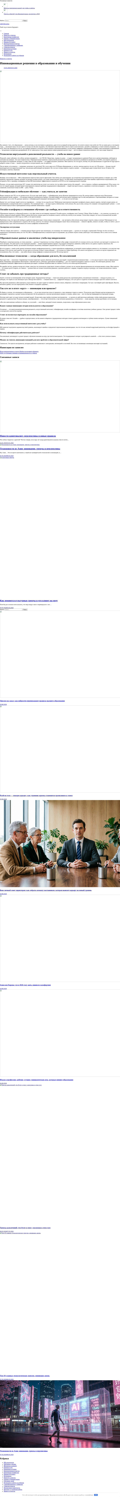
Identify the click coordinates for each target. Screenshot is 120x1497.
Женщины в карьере (10, 1466)
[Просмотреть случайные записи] (0, 17)
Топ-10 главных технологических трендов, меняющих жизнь (25, 1376)
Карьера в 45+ (8, 50)
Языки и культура (9, 52)
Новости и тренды (10, 35)
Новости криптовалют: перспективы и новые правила (28, 436)
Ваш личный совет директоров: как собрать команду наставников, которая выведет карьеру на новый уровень (46, 890)
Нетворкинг (8, 54)
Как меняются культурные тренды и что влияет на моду (29, 600)
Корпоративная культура (12, 43)
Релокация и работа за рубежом (14, 55)
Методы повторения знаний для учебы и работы (19, 8)
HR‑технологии (9, 40)
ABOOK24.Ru (4, 24)
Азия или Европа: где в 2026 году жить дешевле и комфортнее (25, 985)
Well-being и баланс (10, 1464)
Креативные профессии (11, 37)
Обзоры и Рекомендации (12, 38)
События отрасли (9, 47)
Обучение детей (9, 1481)
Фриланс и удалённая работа (13, 1489)
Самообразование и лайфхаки (13, 45)
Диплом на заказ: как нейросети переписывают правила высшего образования (32, 701)
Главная (6, 33)
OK (96, 1495)
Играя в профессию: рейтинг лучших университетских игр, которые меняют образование (36, 1080)
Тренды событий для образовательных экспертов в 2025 (22, 14)
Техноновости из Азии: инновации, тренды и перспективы (30, 448)
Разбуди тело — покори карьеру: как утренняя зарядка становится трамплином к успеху (36, 795)
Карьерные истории (10, 49)
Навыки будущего (9, 42)
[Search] (0, 19)
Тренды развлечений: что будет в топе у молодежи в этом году (25, 1228)
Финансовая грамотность (12, 1488)
